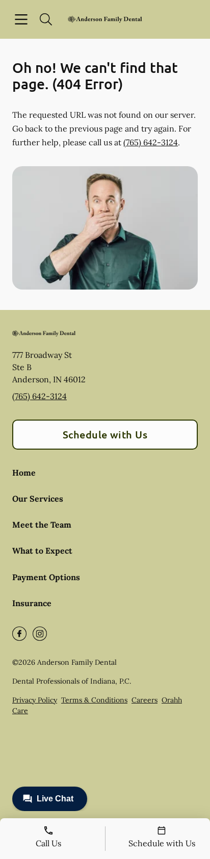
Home (24, 472)
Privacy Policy (34, 700)
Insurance (31, 603)
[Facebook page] (19, 634)
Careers (145, 700)
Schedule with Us (105, 434)
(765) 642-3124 (150, 142)
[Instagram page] (40, 634)
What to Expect (42, 550)
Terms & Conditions (94, 700)
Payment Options (46, 577)
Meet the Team (41, 524)
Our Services (37, 498)
